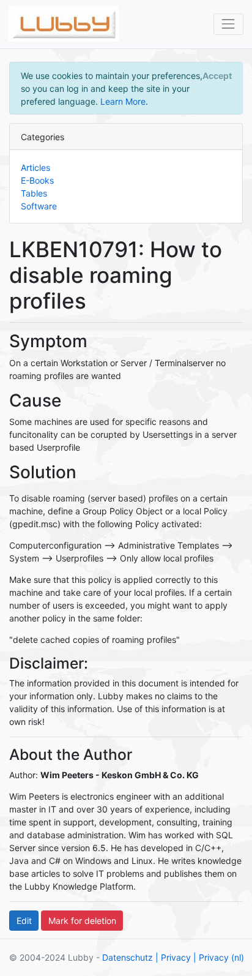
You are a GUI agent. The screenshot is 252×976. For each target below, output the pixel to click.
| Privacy (173, 957)
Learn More (123, 101)
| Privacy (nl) (218, 957)
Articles (35, 167)
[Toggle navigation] (228, 24)
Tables (34, 193)
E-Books (37, 180)
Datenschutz (127, 957)
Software (39, 206)
